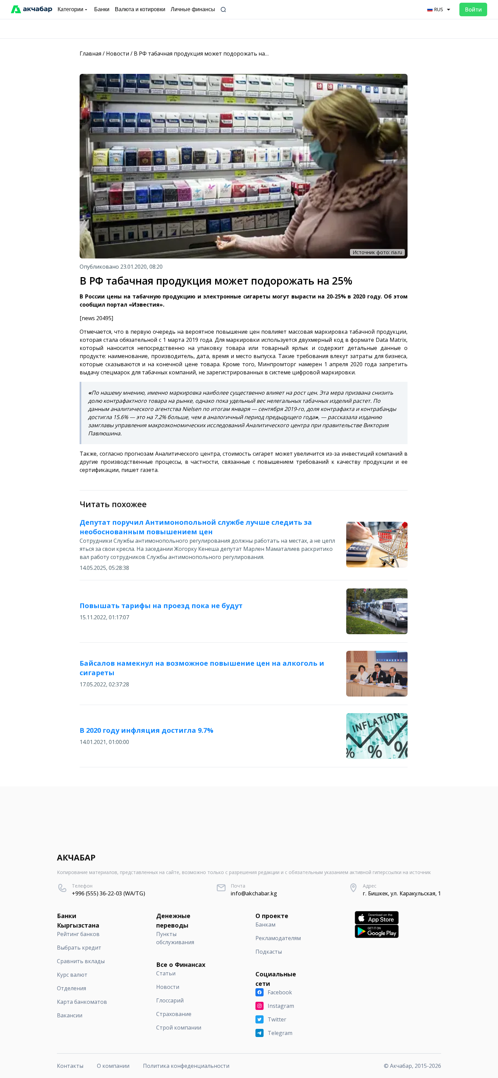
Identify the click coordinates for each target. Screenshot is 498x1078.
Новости (117, 53)
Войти (473, 9)
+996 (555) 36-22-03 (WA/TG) (108, 893)
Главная (90, 53)
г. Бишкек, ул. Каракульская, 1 (402, 893)
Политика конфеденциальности (186, 1066)
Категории (70, 9)
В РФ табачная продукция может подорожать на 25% (205, 53)
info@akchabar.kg (254, 893)
